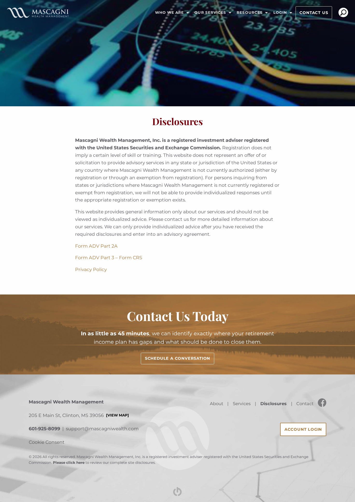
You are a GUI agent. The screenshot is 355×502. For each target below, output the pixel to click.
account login (303, 429)
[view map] (117, 415)
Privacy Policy (91, 269)
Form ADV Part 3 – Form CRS (108, 257)
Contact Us (313, 12)
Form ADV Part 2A (96, 246)
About (216, 403)
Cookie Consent (46, 442)
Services (242, 403)
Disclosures (273, 403)
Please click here (69, 462)
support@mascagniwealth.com (102, 428)
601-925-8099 (44, 428)
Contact (304, 403)
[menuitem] (170, 13)
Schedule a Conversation (177, 358)
